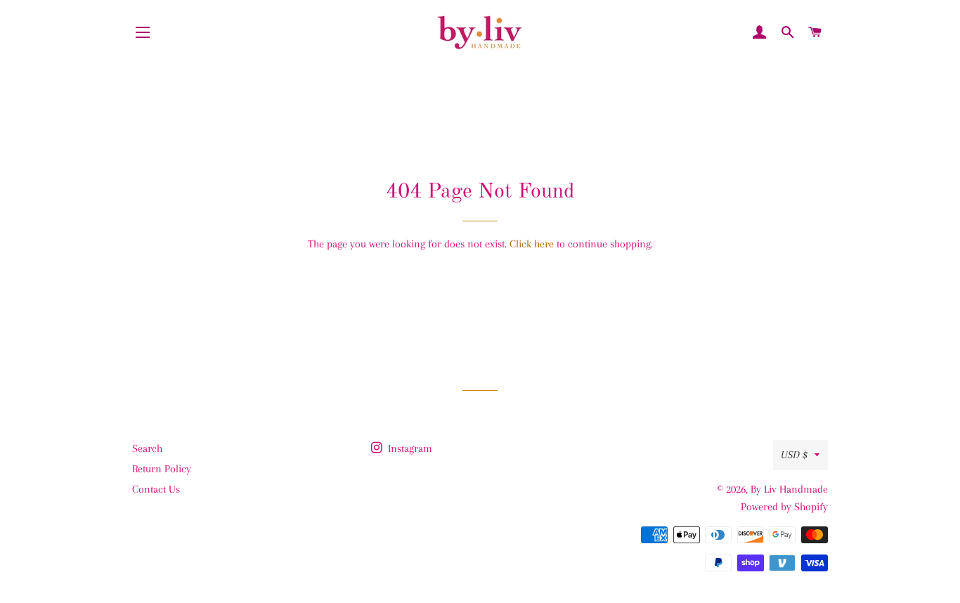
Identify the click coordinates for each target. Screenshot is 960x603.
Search (147, 448)
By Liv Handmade (789, 489)
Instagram (408, 448)
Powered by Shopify (784, 506)
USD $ (794, 454)
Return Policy (161, 468)
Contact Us (156, 489)
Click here (532, 244)
